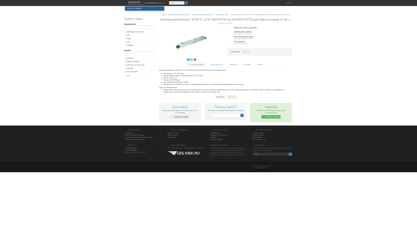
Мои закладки (257, 137)
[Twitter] (190, 60)
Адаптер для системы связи (136, 65)
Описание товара (197, 64)
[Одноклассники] (193, 60)
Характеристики (216, 64)
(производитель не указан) (135, 32)
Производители (215, 133)
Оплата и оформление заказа (134, 135)
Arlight (129, 38)
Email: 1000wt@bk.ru (131, 150)
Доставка (247, 64)
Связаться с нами (173, 133)
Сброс (128, 75)
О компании (129, 133)
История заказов (258, 135)
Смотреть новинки (272, 117)
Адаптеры (130, 68)
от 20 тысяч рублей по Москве (243, 38)
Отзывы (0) (233, 64)
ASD (128, 42)
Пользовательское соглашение (135, 139)
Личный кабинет (258, 133)
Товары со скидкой (216, 139)
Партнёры (213, 137)
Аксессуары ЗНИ (132, 72)
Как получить (238, 33)
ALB (128, 35)
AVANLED (130, 45)
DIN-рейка (130, 58)
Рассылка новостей (259, 139)
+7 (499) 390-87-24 (130, 148)
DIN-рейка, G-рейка (133, 61)
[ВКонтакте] (188, 60)
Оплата (260, 64)
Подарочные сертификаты (218, 135)
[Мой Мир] (195, 60)
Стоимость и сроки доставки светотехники (138, 137)
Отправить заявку (181, 117)
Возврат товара (173, 135)
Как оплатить (247, 33)
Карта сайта (171, 137)
